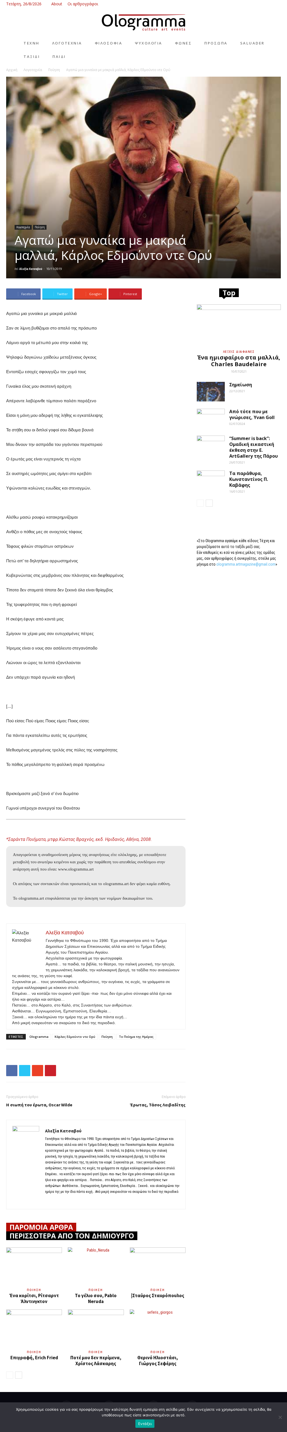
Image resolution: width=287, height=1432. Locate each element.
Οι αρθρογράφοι (83, 3)
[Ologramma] (143, 22)
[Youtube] (276, 4)
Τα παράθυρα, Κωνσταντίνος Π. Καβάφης (248, 479)
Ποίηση (54, 69)
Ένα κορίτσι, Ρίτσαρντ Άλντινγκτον (34, 1298)
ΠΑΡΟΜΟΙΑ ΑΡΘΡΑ (41, 1227)
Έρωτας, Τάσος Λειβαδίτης (158, 1104)
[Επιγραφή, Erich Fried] (34, 1328)
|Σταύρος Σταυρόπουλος (157, 1295)
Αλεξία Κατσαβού (30, 269)
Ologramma (38, 1036)
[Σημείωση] (211, 391)
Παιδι (59, 56)
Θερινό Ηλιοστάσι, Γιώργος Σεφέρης (157, 1361)
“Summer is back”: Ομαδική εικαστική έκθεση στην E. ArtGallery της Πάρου (253, 447)
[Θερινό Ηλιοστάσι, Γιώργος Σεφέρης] (158, 1328)
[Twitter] (267, 4)
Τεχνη (32, 43)
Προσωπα (216, 43)
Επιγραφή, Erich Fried (34, 1358)
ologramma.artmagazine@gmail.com (246, 564)
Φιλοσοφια (108, 43)
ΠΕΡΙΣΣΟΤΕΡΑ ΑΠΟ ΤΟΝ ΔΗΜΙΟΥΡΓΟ (72, 1235)
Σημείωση (240, 385)
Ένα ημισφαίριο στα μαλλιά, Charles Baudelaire (238, 361)
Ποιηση (34, 1290)
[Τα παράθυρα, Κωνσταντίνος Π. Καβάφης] (211, 480)
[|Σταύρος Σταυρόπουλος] (158, 1266)
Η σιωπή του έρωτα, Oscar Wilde (39, 1104)
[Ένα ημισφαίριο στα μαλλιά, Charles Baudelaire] (239, 325)
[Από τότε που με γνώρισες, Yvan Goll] (211, 418)
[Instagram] (258, 4)
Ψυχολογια (148, 43)
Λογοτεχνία (33, 69)
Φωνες (183, 43)
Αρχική (11, 69)
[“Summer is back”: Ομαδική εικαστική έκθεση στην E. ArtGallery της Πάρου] (211, 445)
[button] (240, 4)
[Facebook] (249, 4)
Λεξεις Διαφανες (239, 352)
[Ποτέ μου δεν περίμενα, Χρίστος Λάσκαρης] (96, 1328)
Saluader (252, 43)
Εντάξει (145, 1423)
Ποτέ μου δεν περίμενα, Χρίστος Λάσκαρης (95, 1361)
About (56, 3)
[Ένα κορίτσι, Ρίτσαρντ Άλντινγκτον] (34, 1266)
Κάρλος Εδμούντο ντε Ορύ (75, 1036)
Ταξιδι (32, 56)
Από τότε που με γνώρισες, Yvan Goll (252, 414)
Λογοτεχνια (67, 43)
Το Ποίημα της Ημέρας (136, 1036)
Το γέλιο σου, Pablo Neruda (96, 1298)
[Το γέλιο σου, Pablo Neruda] (96, 1266)
